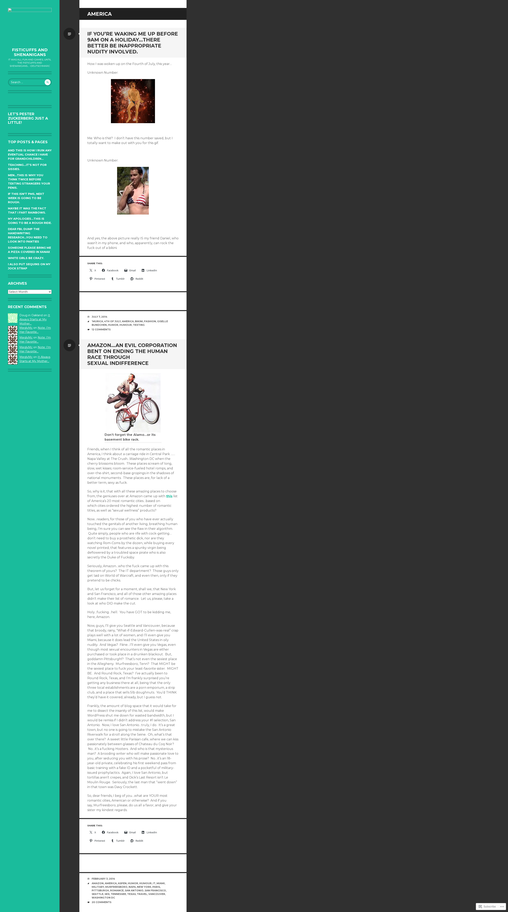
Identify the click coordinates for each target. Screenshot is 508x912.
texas (131, 894)
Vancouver (156, 894)
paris (156, 886)
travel (142, 894)
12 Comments (101, 329)
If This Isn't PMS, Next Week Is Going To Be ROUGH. (26, 198)
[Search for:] (30, 82)
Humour (125, 324)
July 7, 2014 (99, 316)
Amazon (98, 883)
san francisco (155, 890)
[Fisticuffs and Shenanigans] (30, 26)
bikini (139, 321)
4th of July (112, 321)
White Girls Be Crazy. (26, 258)
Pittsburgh (100, 890)
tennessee (118, 894)
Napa (132, 886)
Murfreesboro (116, 886)
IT (154, 883)
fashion (150, 321)
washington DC (103, 897)
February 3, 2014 (103, 878)
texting (139, 324)
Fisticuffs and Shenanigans (30, 52)
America (128, 321)
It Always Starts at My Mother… (34, 319)
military (98, 886)
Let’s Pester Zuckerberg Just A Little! (28, 118)
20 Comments (101, 902)
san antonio (134, 890)
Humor (113, 324)
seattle (97, 894)
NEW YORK (144, 886)
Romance (117, 890)
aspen (122, 883)
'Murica (97, 321)
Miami (161, 883)
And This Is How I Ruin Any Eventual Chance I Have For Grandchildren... (30, 155)
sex (107, 894)
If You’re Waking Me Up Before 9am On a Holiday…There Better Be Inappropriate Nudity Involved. (132, 43)
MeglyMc (26, 328)
